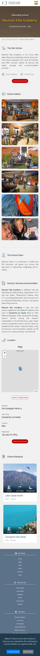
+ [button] (4, 352)
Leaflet (36, 391)
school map (21, 371)
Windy (20, 598)
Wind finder (20, 591)
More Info (28, 652)
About (20, 568)
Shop (20, 565)
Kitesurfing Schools (13, 39)
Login (20, 575)
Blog (20, 562)
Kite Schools (20, 588)
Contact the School (20, 81)
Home (3, 39)
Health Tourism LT (20, 630)
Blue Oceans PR (20, 627)
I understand (13, 652)
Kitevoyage (20, 624)
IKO (36, 292)
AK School (20, 620)
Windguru (20, 594)
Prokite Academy (20, 617)
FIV (3, 298)
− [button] (4, 356)
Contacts (20, 572)
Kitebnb (20, 604)
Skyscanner (20, 601)
